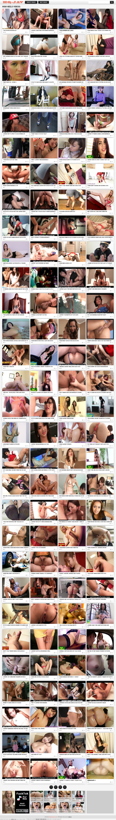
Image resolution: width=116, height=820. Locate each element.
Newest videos (31, 2)
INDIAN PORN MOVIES (41, 819)
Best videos (43, 2)
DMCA (70, 817)
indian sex (13, 819)
